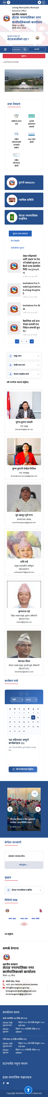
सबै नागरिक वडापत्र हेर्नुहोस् (17, 382)
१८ (28, 722)
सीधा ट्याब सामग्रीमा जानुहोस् (17, 854)
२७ (38, 726)
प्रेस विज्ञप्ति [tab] (15, 241)
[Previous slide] (7, 78)
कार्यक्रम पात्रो (11, 681)
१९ (33, 722)
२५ (28, 726)
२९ (15, 731)
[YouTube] (8, 1083)
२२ (15, 726)
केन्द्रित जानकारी (13, 842)
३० (19, 731)
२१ (10, 726)
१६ (19, 722)
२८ (10, 731)
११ (28, 717)
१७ (24, 722)
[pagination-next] (32, 341)
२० (38, 722)
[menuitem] (6, 2)
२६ (33, 726)
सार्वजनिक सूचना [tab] (17, 248)
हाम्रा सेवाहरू (13, 104)
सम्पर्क (36, 49)
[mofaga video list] (24, 919)
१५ (15, 722)
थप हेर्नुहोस (9, 934)
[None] (24, 80)
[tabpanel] (24, 299)
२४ (24, 726)
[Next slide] (41, 78)
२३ (19, 726)
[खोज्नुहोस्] (25, 49)
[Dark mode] (43, 2)
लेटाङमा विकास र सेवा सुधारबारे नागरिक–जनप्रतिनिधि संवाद (22, 821)
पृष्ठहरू (8, 877)
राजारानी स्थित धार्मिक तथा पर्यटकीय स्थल (24, 88)
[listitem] (24, 266)
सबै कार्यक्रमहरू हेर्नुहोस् (24, 769)
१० (24, 717)
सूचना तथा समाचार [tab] (22, 234)
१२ (33, 717)
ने (8, 2)
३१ (24, 731)
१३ (38, 717)
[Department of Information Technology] (7, 18)
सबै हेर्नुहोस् (22, 864)
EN (4, 2)
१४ (10, 722)
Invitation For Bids (11, 62)
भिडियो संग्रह (11, 900)
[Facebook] (4, 1083)
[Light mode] (39, 2)
